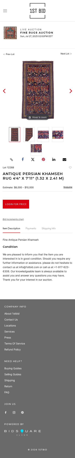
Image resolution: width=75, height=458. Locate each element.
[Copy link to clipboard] (11, 159)
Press (7, 337)
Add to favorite (70, 168)
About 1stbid (11, 313)
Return (8, 386)
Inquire (68, 187)
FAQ (6, 392)
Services (9, 331)
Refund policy (12, 349)
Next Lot (65, 53)
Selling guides (12, 374)
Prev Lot (9, 54)
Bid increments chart (13, 219)
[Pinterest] (22, 412)
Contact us (11, 319)
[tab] (11, 230)
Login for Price (16, 204)
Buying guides (12, 368)
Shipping (9, 380)
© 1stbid (37, 449)
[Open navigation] (5, 10)
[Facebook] (5, 412)
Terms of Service (14, 343)
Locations (10, 325)
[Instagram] (14, 412)
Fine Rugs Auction (36, 33)
